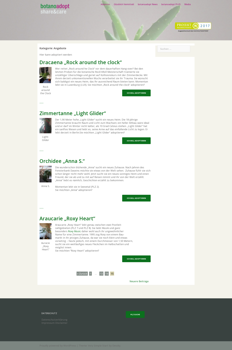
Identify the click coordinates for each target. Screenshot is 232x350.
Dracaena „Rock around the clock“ (80, 62)
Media (187, 4)
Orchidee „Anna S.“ (62, 161)
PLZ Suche (135, 314)
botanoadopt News (148, 4)
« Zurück (82, 273)
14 (106, 273)
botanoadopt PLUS (171, 4)
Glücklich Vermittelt (124, 4)
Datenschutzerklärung (54, 319)
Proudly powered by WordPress (57, 345)
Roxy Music (74, 231)
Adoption (105, 4)
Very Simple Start (98, 345)
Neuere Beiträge (139, 281)
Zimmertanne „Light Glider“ (72, 113)
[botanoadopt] (54, 9)
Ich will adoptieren (136, 93)
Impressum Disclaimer (54, 322)
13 (101, 273)
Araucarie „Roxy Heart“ (67, 218)
